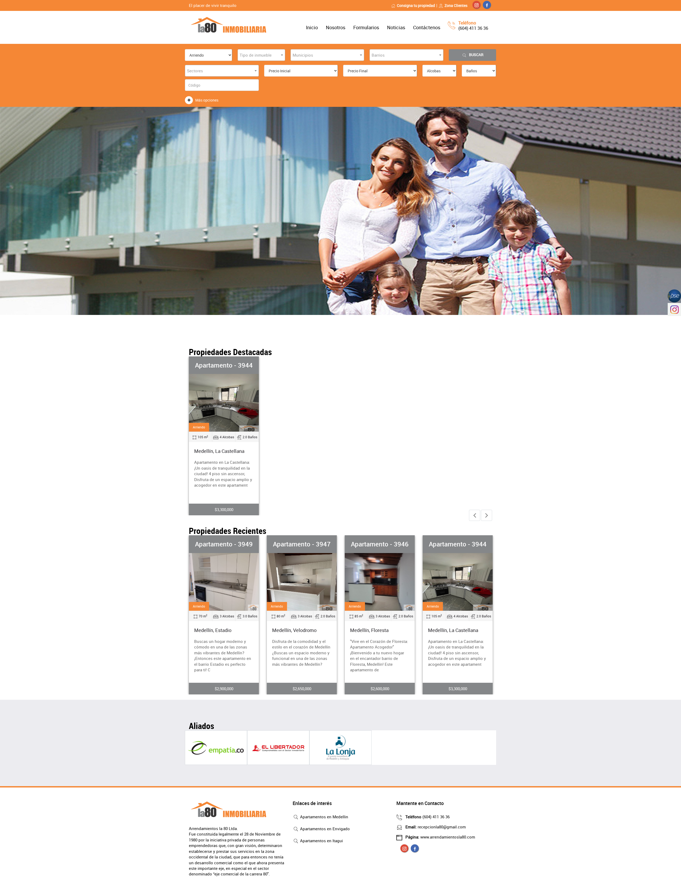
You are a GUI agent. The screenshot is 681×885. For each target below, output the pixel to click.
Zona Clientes (456, 5)
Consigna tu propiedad (416, 5)
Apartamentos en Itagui (321, 840)
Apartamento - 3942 (475, 544)
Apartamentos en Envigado (324, 828)
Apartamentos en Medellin (323, 816)
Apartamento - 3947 (241, 544)
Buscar (476, 54)
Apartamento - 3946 (319, 544)
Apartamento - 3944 (224, 365)
